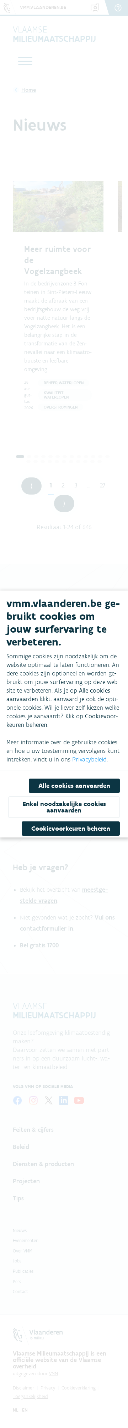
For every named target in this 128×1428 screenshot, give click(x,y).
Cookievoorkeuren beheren (70, 828)
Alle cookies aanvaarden (74, 786)
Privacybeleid (89, 759)
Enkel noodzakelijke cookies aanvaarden (64, 807)
